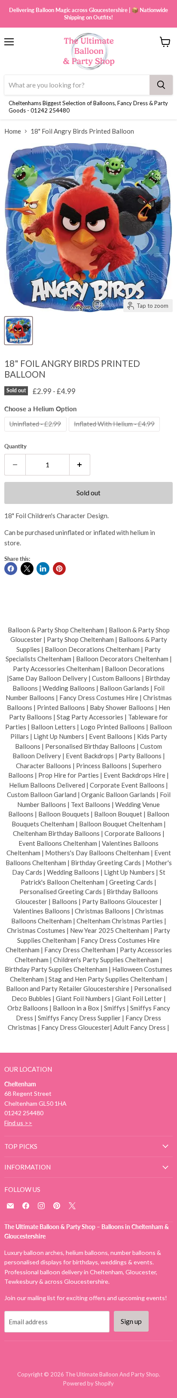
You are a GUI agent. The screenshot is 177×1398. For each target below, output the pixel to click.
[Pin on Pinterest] (59, 568)
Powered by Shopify (88, 1383)
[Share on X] (27, 568)
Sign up (131, 1321)
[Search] (161, 85)
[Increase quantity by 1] (80, 464)
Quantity (15, 446)
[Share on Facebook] (10, 568)
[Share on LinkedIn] (43, 568)
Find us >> (18, 1122)
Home (12, 131)
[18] (18, 330)
